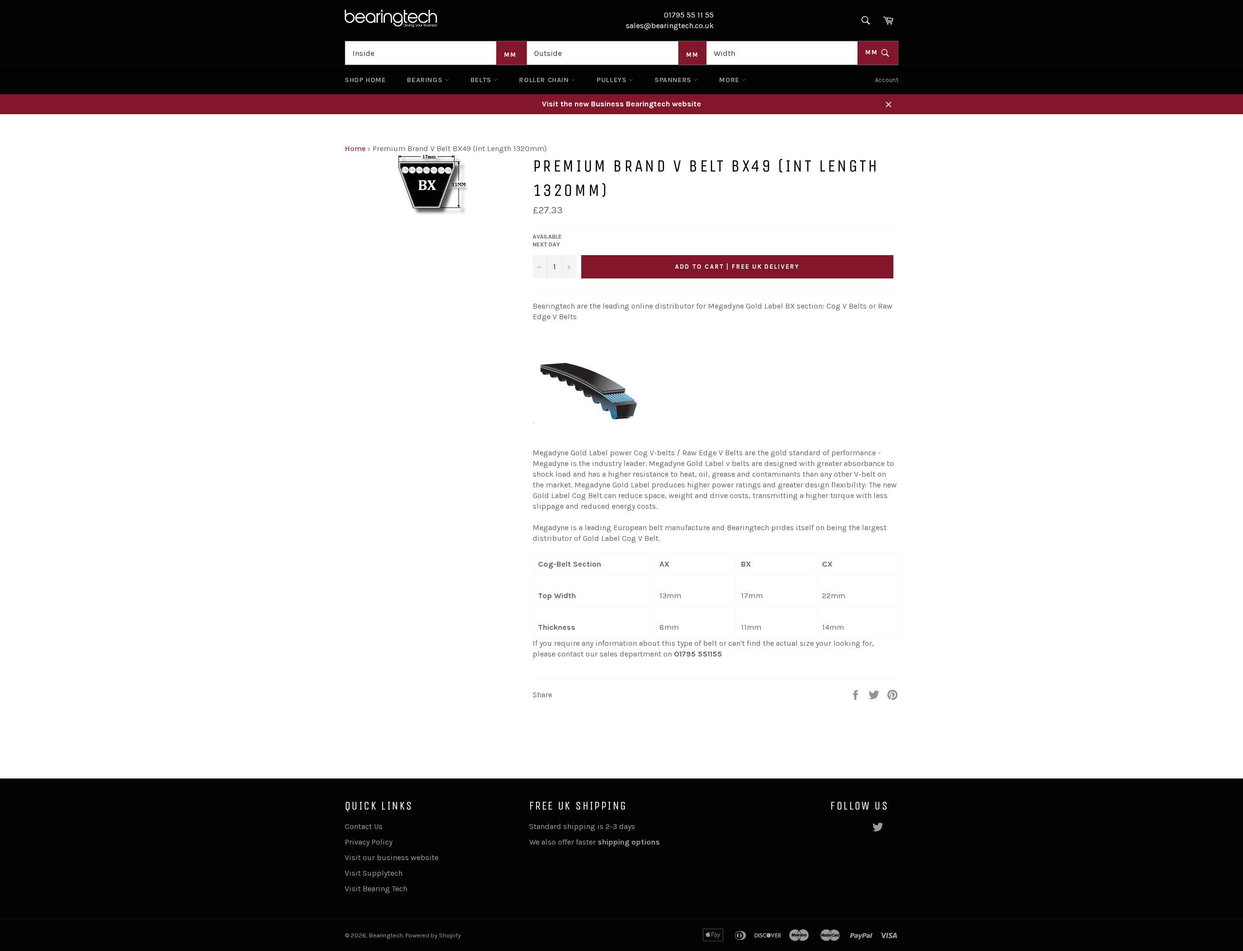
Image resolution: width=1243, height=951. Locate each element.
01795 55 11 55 (689, 14)
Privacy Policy (368, 842)
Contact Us (364, 826)
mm (872, 52)
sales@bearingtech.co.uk (670, 25)
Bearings (425, 80)
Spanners (674, 80)
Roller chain (545, 80)
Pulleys (613, 80)
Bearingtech (386, 935)
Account (886, 80)
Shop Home (365, 80)
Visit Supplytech (374, 873)
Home (355, 148)
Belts (482, 80)
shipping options (630, 842)
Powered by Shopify (433, 935)
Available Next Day (547, 240)
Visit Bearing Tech (376, 888)
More (730, 80)
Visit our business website (391, 857)
